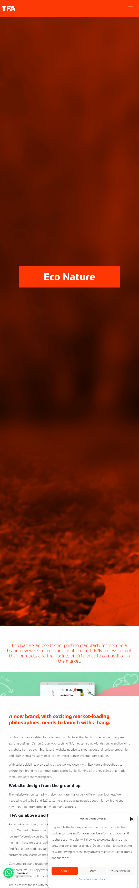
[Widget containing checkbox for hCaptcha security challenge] (37, 845)
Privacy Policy (98, 879)
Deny (93, 870)
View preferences (120, 870)
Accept (64, 870)
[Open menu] (130, 8)
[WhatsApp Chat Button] (8, 873)
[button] (132, 819)
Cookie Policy (85, 879)
